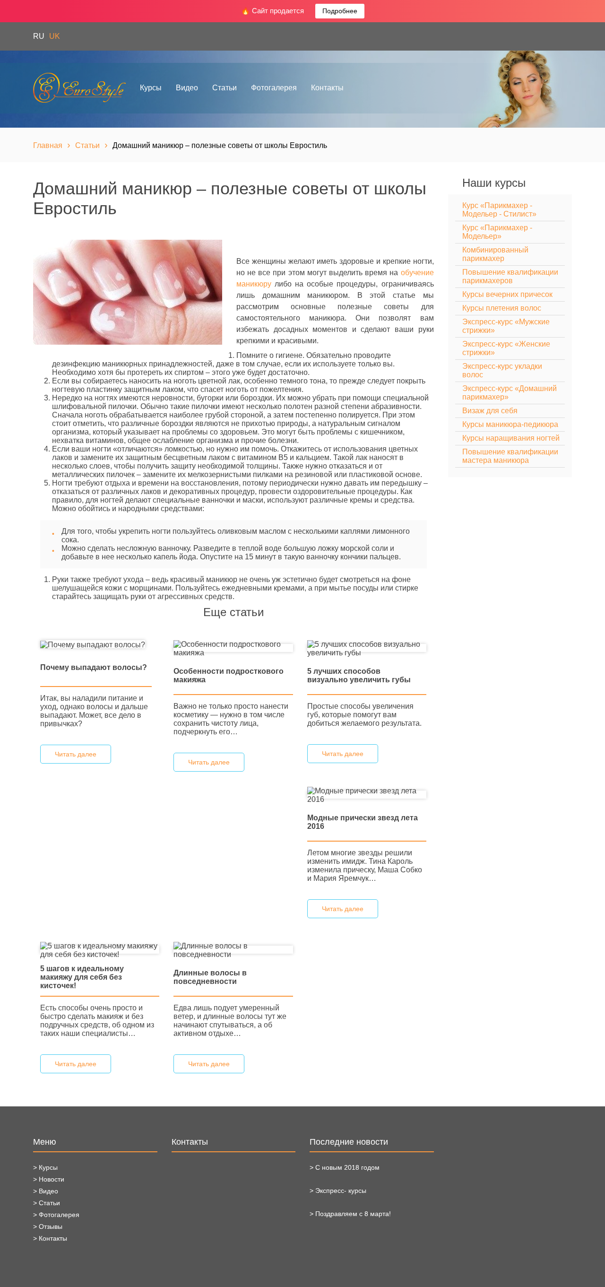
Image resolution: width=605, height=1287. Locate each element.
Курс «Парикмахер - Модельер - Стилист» (499, 209)
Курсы (151, 88)
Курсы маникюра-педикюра (510, 424)
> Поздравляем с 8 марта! (350, 1213)
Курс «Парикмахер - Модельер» (497, 232)
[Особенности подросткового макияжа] (233, 648)
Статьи (224, 88)
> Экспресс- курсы (338, 1190)
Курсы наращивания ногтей (511, 438)
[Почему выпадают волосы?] (92, 644)
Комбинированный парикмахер (495, 254)
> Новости (48, 1179)
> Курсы (45, 1167)
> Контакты (50, 1238)
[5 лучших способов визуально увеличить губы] (366, 648)
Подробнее (339, 11)
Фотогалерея (274, 88)
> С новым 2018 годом (345, 1167)
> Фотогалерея (56, 1214)
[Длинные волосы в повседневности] (233, 950)
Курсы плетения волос (501, 308)
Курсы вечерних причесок (507, 294)
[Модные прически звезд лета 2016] (366, 795)
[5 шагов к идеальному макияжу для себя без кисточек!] (99, 950)
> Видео (45, 1191)
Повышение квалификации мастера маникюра (510, 456)
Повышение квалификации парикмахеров (510, 276)
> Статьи (46, 1203)
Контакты (327, 88)
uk (54, 36)
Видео (187, 88)
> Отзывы (47, 1226)
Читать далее (75, 754)
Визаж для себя (490, 411)
